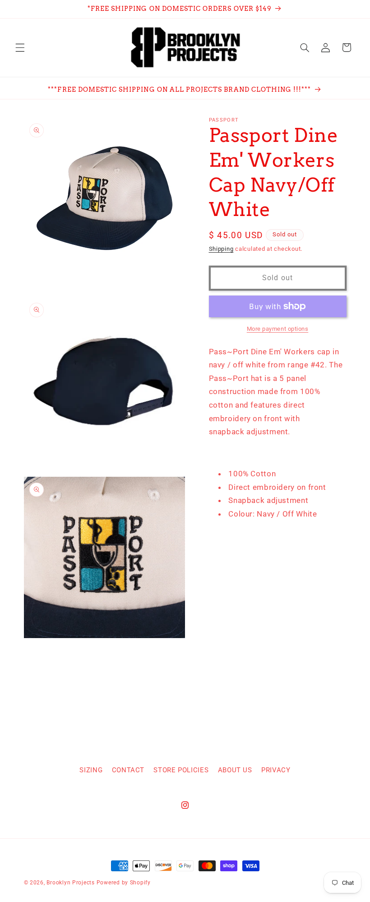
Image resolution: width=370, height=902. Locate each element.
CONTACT (128, 770)
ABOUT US (235, 770)
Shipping (221, 248)
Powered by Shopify (124, 882)
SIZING (90, 770)
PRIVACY (275, 770)
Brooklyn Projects (70, 882)
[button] (19, 47)
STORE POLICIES (180, 770)
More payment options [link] (278, 328)
